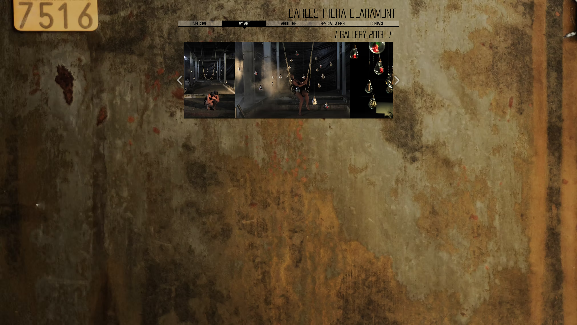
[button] (209, 80)
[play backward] (180, 80)
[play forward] (397, 80)
